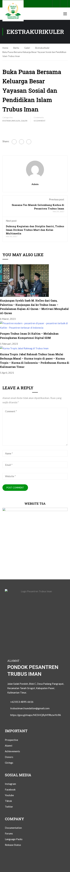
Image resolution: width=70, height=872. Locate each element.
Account (64, 3)
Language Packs (13, 839)
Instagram (10, 783)
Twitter (9, 806)
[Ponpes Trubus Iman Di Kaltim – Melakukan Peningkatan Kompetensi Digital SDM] (35, 325)
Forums (9, 833)
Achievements (12, 751)
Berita (16, 48)
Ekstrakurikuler (42, 48)
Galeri (27, 48)
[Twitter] (28, 141)
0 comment (39, 120)
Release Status (13, 844)
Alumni (8, 745)
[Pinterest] (21, 141)
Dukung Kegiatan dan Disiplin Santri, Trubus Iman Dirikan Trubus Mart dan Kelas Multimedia (35, 230)
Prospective (11, 739)
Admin (35, 184)
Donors (9, 756)
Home (5, 48)
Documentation (13, 827)
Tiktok (8, 800)
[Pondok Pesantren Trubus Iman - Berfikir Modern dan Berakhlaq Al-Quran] (13, 10)
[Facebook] (14, 141)
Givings (9, 762)
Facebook (10, 789)
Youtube (9, 795)
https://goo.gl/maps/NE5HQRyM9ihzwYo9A (35, 714)
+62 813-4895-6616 (21, 701)
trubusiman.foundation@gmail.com (29, 708)
